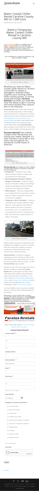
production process (12, 118)
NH (15, 327)
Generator (11, 430)
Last (6, 348)
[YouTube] (22, 481)
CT (22, 325)
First (6, 340)
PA (22, 327)
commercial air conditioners (20, 280)
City (6, 383)
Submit (6, 462)
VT (26, 327)
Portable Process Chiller (15, 416)
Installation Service (14, 437)
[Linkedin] (27, 481)
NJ (17, 327)
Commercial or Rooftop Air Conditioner (19, 420)
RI (24, 327)
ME (13, 327)
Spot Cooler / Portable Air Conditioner (19, 423)
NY (20, 327)
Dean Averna (9, 22)
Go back (6, 470)
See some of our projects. (24, 284)
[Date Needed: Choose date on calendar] (22, 398)
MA (30, 325)
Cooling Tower (13, 413)
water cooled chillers (18, 278)
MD (33, 325)
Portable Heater (13, 427)
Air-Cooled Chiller (13, 406)
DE (27, 325)
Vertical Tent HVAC (14, 434)
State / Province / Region (12, 390)
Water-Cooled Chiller (14, 410)
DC (25, 325)
